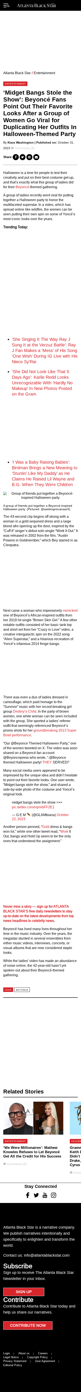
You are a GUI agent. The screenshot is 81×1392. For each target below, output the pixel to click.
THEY (47, 762)
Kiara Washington (21, 142)
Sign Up (24, 1292)
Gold (45, 827)
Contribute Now (28, 1325)
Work (64, 831)
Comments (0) (25, 148)
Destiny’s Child (24, 711)
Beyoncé (22, 187)
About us (24, 1353)
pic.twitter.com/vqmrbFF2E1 (33, 807)
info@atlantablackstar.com (47, 1255)
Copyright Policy (37, 1357)
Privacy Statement (15, 1361)
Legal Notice (11, 1357)
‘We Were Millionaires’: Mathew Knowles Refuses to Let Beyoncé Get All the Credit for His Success (32, 1152)
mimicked (70, 610)
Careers (43, 1353)
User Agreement (45, 1361)
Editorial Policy (12, 1365)
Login (6, 1353)
